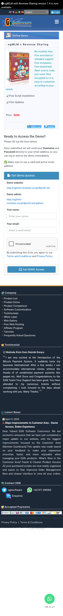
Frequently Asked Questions (19, 335)
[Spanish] (22, 12)
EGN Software (37, 528)
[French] (13, 12)
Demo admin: (14, 194)
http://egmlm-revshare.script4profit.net (28, 187)
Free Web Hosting (14, 324)
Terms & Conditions (31, 522)
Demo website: (15, 182)
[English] (10, 12)
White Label (10, 316)
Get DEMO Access (33, 269)
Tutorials (9, 331)
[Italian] (19, 12)
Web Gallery (10, 320)
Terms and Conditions (19, 256)
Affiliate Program (13, 328)
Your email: (13, 223)
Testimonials (11, 313)
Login (56, 12)
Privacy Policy (44, 256)
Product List (10, 298)
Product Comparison (15, 305)
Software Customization (17, 309)
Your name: (13, 209)
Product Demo (12, 302)
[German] (16, 12)
